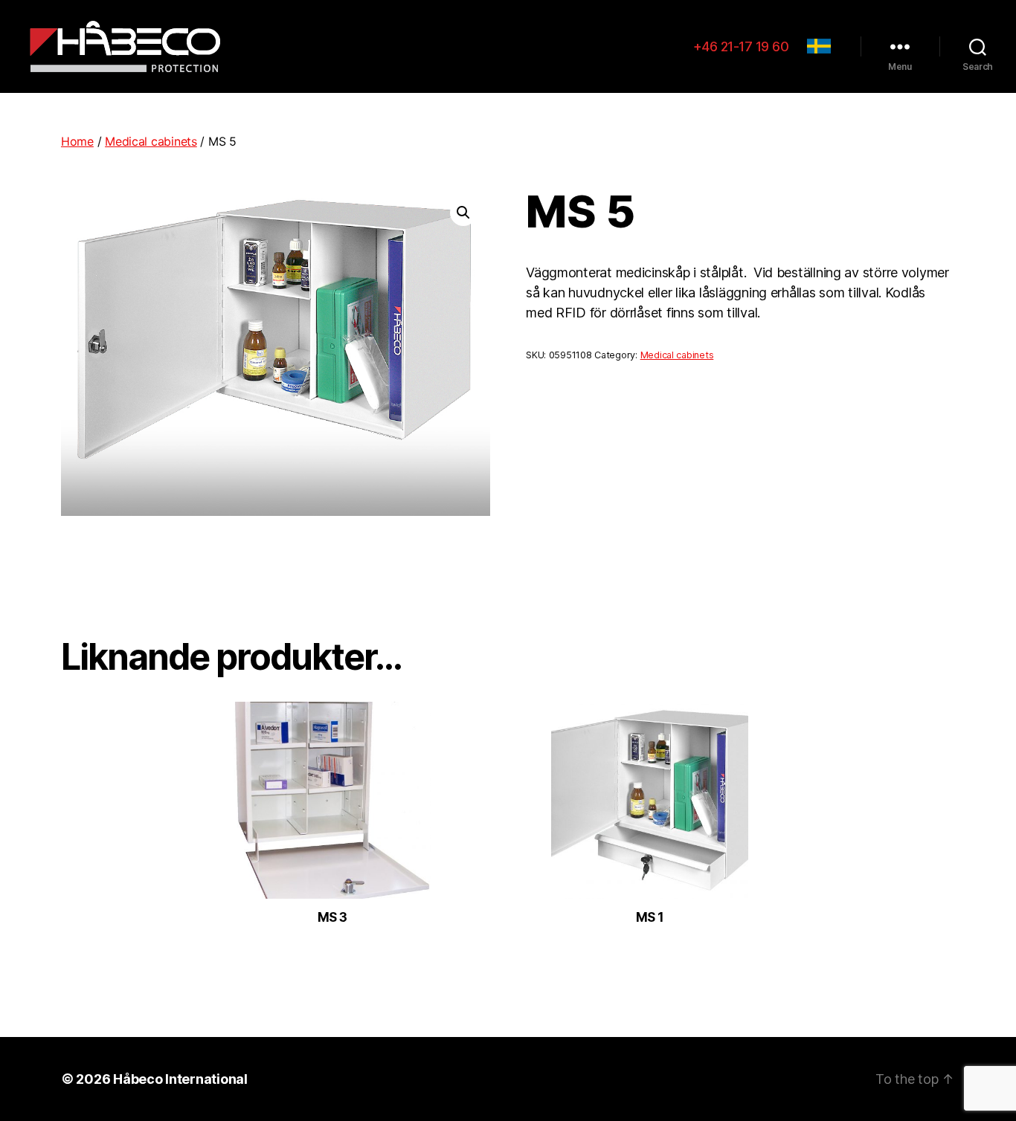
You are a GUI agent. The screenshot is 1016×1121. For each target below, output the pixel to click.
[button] (463, 212)
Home (77, 141)
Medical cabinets (151, 141)
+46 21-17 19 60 (741, 46)
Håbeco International (180, 1079)
